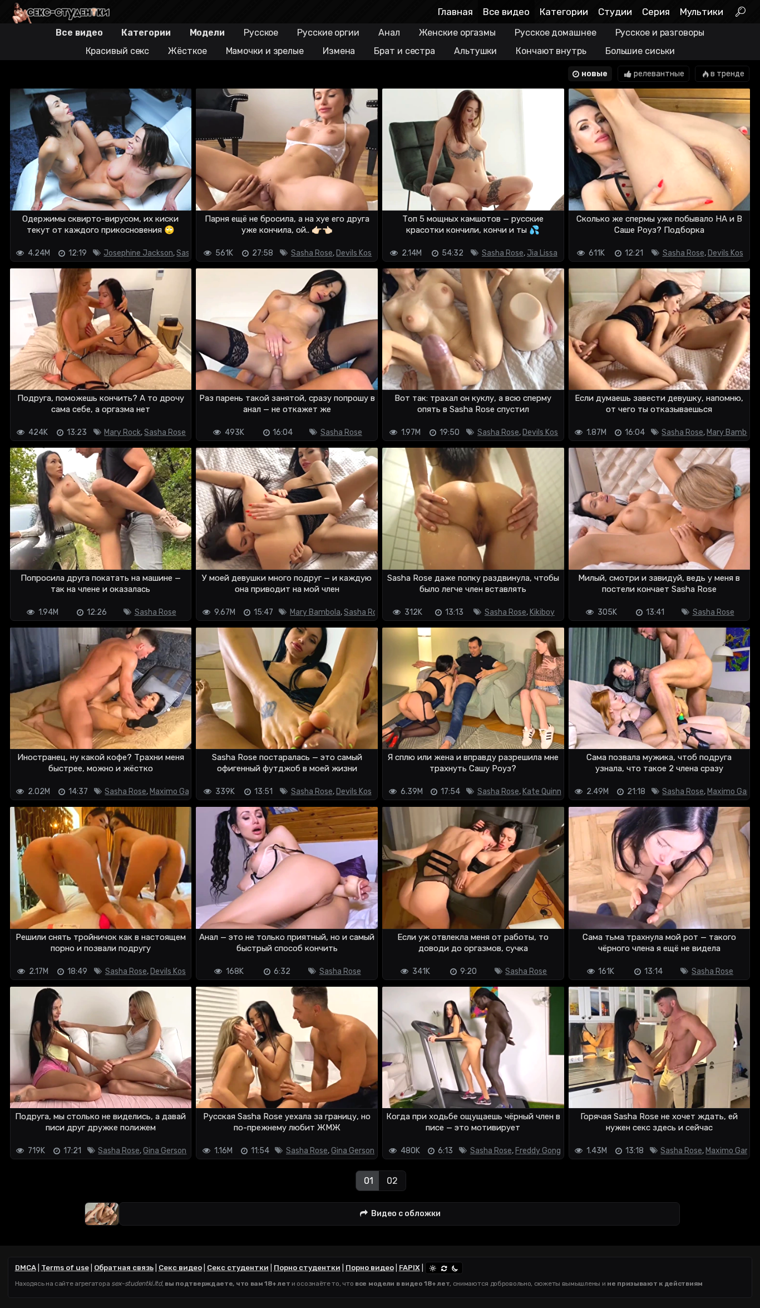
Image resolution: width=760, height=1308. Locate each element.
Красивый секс (118, 51)
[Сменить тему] (444, 1268)
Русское (261, 32)
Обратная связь (124, 1267)
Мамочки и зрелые (265, 51)
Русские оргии (328, 32)
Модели (207, 32)
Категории (564, 11)
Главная (455, 11)
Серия (656, 11)
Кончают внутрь (551, 51)
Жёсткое (187, 51)
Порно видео (370, 1267)
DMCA (25, 1267)
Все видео (506, 11)
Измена (339, 51)
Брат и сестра (404, 51)
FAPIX (409, 1267)
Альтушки (475, 51)
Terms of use (65, 1267)
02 (392, 1180)
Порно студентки (307, 1267)
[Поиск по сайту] (740, 11)
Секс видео (180, 1267)
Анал (389, 32)
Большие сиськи (640, 51)
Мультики (701, 11)
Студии (615, 11)
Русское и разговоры (659, 32)
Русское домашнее (555, 32)
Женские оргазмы (457, 32)
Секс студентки (238, 1267)
